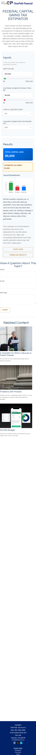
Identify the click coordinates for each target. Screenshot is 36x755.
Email (2, 281)
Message (3, 293)
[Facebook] (14, 743)
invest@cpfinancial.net (18, 740)
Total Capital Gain (14, 152)
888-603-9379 (22, 727)
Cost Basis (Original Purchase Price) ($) (17, 89)
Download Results (18, 255)
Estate (18, 754)
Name (2, 269)
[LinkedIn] (21, 743)
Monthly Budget (7, 430)
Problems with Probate (11, 392)
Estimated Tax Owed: (13, 165)
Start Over (18, 249)
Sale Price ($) (8, 69)
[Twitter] (18, 743)
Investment (18, 752)
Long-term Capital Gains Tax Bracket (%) (17, 122)
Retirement (18, 750)
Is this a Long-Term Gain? (13, 109)
